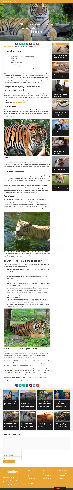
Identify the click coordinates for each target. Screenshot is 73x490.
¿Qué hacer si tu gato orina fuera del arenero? (60, 114)
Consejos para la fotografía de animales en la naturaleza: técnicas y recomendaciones (27, 405)
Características (14, 58)
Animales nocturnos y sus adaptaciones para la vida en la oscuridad (11, 425)
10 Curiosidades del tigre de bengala (18, 66)
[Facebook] (9, 485)
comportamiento (42, 352)
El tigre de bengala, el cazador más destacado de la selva (22, 56)
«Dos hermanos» (15, 368)
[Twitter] (11, 485)
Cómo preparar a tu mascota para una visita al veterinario (60, 94)
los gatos (48, 97)
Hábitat (13, 60)
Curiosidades (10, 46)
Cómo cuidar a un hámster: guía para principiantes (59, 151)
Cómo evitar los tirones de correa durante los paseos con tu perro (60, 57)
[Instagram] (14, 485)
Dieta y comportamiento (16, 62)
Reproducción (14, 64)
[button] (3, 2)
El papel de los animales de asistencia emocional (44, 425)
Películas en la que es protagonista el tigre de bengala (23, 68)
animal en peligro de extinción (20, 102)
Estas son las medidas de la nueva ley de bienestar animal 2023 (10, 403)
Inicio (5, 46)
